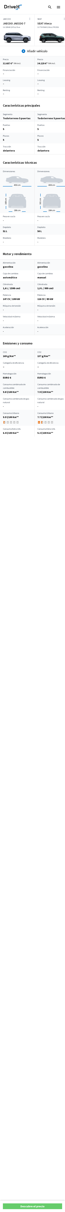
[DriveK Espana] (13, 7)
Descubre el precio (32, 1206)
